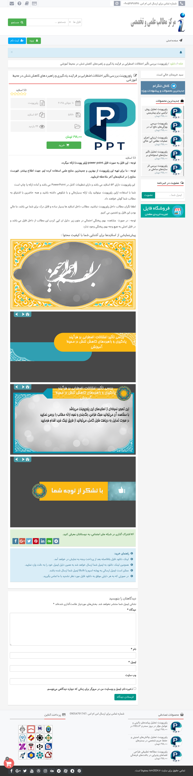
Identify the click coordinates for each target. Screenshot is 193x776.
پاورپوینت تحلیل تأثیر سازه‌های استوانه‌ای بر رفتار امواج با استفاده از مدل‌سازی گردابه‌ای (155, 153)
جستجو (16, 22)
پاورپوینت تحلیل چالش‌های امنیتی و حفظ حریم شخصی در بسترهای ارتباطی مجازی (149, 739)
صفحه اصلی (172, 40)
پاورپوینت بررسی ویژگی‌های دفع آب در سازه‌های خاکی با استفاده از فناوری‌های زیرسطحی (156, 125)
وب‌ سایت (130, 675)
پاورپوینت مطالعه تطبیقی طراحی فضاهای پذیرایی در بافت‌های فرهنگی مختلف (148, 753)
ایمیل (132, 662)
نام (133, 649)
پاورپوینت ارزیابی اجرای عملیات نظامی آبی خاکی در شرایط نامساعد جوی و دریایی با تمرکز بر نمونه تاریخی (155, 139)
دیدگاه (131, 610)
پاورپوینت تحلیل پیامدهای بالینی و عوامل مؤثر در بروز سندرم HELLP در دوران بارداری (148, 724)
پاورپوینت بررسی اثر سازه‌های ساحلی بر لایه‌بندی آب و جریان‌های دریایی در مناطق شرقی (155, 167)
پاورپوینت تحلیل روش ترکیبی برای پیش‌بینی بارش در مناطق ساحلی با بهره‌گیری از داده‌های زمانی (156, 111)
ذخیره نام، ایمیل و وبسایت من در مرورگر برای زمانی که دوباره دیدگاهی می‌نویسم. (90, 689)
